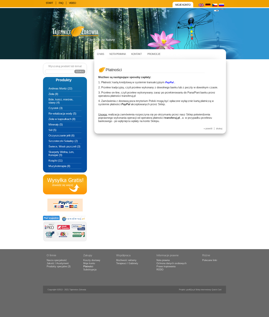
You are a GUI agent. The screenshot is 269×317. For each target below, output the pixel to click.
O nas (100, 53)
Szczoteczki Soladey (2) (63, 140)
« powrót (208, 128)
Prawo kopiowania (165, 266)
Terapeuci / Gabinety (127, 263)
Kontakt (136, 53)
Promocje (153, 53)
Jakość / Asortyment (58, 263)
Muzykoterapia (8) (59, 166)
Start (49, 2)
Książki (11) (55, 160)
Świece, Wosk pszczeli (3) (64, 146)
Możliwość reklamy (126, 260)
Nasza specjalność (57, 260)
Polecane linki (209, 260)
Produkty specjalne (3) (58, 266)
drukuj (219, 128)
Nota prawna (117, 53)
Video (72, 2)
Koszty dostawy (91, 260)
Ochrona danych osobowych (171, 263)
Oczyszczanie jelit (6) (61, 135)
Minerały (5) (55, 124)
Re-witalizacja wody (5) (62, 113)
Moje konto (182, 4)
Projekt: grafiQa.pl (187, 289)
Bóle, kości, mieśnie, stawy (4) (60, 101)
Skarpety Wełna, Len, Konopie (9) (61, 153)
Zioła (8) (53, 93)
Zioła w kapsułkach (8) (61, 119)
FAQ (61, 2)
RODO (159, 269)
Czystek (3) (55, 108)
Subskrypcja (89, 269)
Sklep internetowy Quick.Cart (208, 289)
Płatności (88, 266)
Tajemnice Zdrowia (77, 289)
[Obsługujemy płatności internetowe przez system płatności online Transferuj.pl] (65, 242)
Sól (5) (52, 130)
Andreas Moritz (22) (60, 88)
